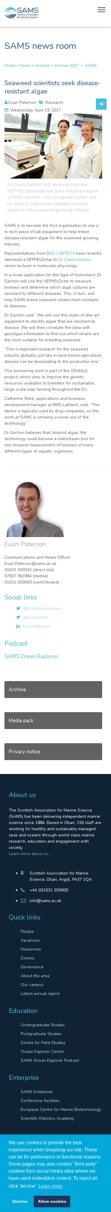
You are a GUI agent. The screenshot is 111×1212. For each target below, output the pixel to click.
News (25, 65)
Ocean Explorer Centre (42, 1051)
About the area (35, 976)
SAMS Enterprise (37, 1092)
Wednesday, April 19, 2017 (35, 110)
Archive (42, 65)
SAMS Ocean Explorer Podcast (50, 1060)
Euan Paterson (22, 102)
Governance (32, 967)
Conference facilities (40, 1100)
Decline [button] (20, 1201)
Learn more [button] (50, 1186)
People (27, 931)
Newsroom (31, 949)
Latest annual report (40, 993)
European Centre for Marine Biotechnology (61, 1109)
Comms (27, 958)
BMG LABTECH (60, 253)
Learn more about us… (30, 854)
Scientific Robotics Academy (47, 1118)
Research (53, 102)
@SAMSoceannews (42, 608)
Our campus (32, 985)
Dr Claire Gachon (74, 259)
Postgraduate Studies (41, 1034)
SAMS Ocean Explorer (31, 656)
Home (9, 65)
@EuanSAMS (36, 617)
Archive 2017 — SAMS (75, 65)
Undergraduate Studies (43, 1025)
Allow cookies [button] (52, 1201)
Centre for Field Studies (43, 1042)
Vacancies (30, 940)
